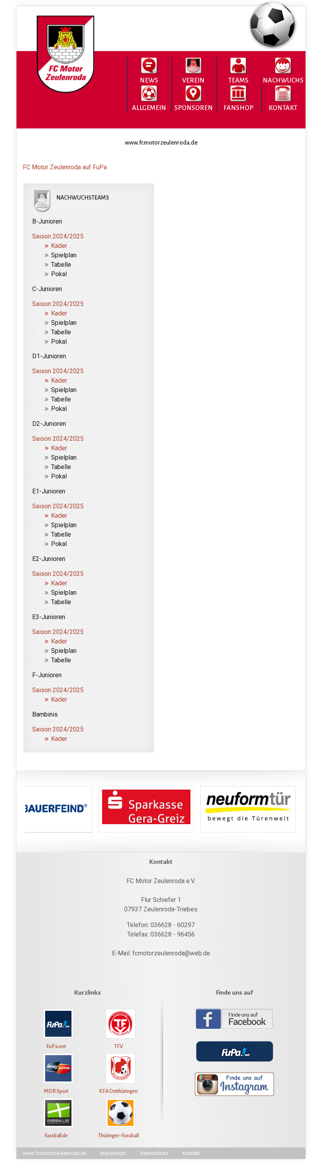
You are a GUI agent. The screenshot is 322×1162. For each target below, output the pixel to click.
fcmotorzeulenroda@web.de (171, 953)
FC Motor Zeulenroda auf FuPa (65, 167)
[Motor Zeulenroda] (64, 93)
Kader (59, 245)
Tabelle (61, 264)
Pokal (59, 274)
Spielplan (64, 255)
